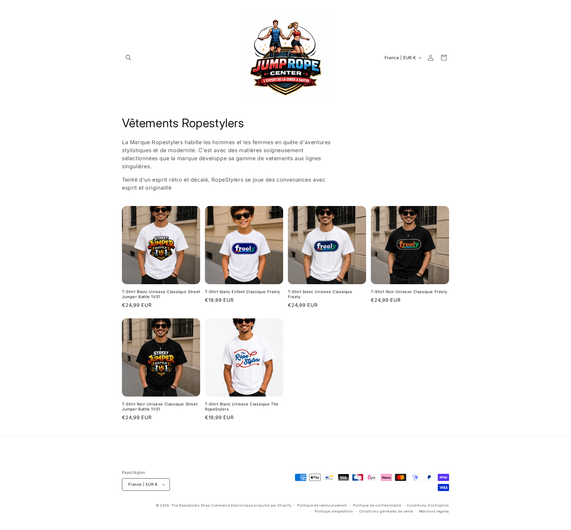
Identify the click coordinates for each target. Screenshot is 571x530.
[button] (128, 57)
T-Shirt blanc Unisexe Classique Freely (320, 294)
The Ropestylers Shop (190, 505)
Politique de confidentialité (377, 505)
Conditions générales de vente (386, 511)
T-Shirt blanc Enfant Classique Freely (242, 291)
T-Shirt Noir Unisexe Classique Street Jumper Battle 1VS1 (159, 406)
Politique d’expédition (334, 511)
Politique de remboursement (322, 505)
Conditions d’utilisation (428, 505)
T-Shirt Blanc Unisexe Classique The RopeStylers (242, 406)
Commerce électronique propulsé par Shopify (251, 505)
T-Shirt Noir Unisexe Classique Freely (409, 291)
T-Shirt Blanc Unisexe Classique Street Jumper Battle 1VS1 (161, 294)
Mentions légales (434, 511)
